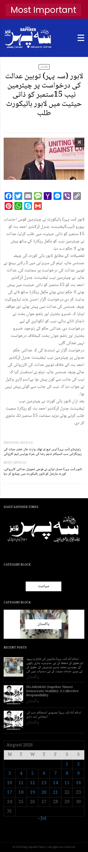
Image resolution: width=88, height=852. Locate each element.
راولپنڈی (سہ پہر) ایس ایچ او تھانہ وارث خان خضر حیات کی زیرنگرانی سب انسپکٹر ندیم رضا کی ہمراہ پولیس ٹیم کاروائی (43, 452)
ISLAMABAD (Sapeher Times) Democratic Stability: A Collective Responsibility (52, 691)
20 (44, 792)
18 (21, 792)
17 (9, 792)
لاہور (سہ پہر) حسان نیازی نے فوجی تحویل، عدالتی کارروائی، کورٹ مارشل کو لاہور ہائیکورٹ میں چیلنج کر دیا (43, 471)
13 (44, 783)
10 (9, 783)
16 (78, 783)
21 (55, 792)
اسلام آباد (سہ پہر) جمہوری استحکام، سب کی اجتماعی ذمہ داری (53, 715)
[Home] (28, 38)
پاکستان (44, 67)
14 (55, 783)
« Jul (42, 818)
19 (32, 792)
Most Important (43, 10)
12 (32, 783)
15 (67, 783)
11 (21, 783)
